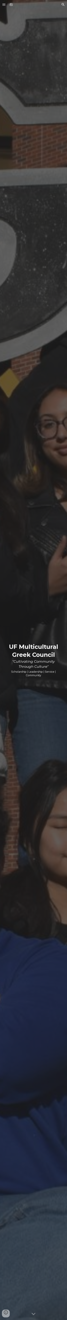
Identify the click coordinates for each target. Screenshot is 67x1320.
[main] (33, 660)
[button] (4, 4)
